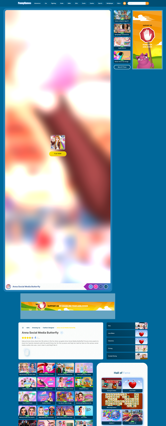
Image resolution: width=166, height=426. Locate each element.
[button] (124, 3)
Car (46, 3)
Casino (92, 3)
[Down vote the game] (96, 287)
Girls (76, 3)
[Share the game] (101, 287)
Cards (83, 3)
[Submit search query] (147, 3)
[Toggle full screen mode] (106, 287)
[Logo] (24, 3)
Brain (61, 3)
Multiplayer (110, 3)
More (118, 3)
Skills (69, 3)
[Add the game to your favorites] (61, 332)
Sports (100, 3)
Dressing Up (36, 328)
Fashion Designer (48, 328)
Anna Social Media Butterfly (66, 328)
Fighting (53, 3)
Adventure (37, 3)
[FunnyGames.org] (23, 328)
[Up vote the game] (91, 287)
